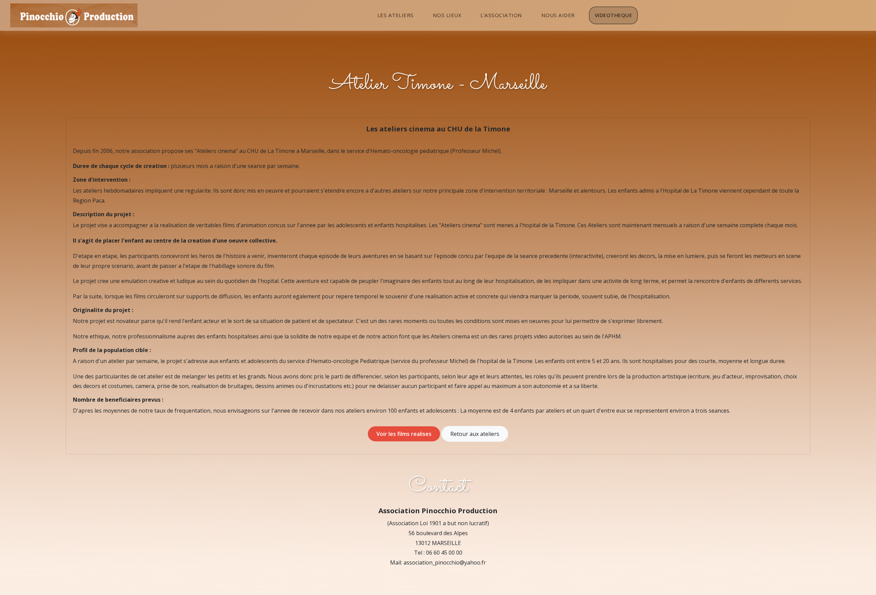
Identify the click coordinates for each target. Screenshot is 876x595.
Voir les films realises (403, 434)
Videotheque (613, 15)
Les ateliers (395, 15)
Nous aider (558, 15)
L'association (501, 15)
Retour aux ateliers (474, 434)
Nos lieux (447, 15)
